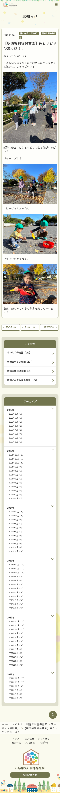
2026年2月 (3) (15, 438)
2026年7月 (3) (15, 418)
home (5, 724)
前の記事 (11, 327)
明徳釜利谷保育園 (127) (19, 362)
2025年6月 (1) (15, 479)
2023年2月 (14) (16, 604)
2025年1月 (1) (15, 499)
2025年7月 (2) (15, 475)
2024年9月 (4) (15, 520)
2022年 (10, 617)
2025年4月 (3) (15, 487)
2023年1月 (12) (16, 608)
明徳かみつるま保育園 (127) (22, 380)
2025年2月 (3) (15, 495)
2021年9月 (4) (15, 690)
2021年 (10, 674)
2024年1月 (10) (16, 551)
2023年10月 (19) (16, 573)
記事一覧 (30, 327)
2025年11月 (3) (16, 459)
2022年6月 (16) (16, 645)
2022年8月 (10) (16, 637)
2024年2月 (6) (15, 547)
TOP (52, 715)
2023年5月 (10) (16, 593)
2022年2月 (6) (15, 661)
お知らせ (18, 724)
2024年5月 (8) (15, 536)
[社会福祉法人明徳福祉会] (10, 4)
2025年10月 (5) (16, 463)
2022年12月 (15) (16, 622)
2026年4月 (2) (15, 430)
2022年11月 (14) (16, 625)
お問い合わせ (30, 775)
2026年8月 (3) (15, 414)
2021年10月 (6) (16, 686)
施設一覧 (16, 742)
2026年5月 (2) (15, 426)
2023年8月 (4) (15, 581)
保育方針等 (43, 738)
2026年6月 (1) (15, 422)
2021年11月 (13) (16, 682)
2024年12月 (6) (16, 512)
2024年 (10, 508)
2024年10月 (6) (16, 516)
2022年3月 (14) (16, 657)
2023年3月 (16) (16, 600)
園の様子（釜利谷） (29, 33)
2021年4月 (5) (15, 698)
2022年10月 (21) (16, 629)
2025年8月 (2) (15, 471)
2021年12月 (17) (16, 678)
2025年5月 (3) (15, 483)
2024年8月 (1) (15, 524)
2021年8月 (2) (15, 694)
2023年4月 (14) (16, 597)
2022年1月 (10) (16, 665)
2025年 (10, 451)
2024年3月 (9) (15, 544)
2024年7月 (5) (15, 528)
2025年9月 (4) (15, 467)
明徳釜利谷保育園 (37, 724)
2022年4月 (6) (15, 653)
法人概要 (29, 738)
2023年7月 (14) (16, 585)
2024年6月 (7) (15, 532)
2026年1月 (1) (15, 442)
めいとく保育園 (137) (18, 352)
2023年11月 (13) (16, 569)
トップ (15, 738)
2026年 (10, 410)
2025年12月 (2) (16, 455)
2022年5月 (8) (15, 649)
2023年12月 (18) (16, 565)
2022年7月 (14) (16, 641)
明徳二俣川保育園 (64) (19, 371)
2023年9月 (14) (16, 577)
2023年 (10, 560)
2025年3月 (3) (15, 491)
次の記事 (49, 327)
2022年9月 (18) (16, 633)
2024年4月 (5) (15, 540)
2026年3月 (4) (15, 434)
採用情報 (30, 742)
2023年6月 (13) (16, 589)
